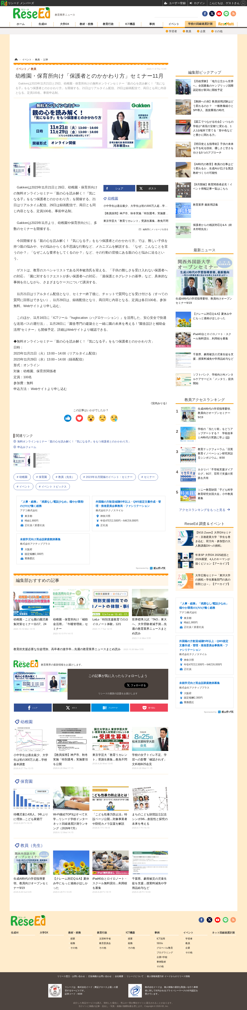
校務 (72, 943)
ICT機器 (130, 23)
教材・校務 (86, 23)
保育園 (43, 476)
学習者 (173, 31)
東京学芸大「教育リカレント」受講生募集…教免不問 (135, 220)
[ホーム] (16, 59)
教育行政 (108, 23)
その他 (218, 31)
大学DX (64, 23)
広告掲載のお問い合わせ (100, 976)
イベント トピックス (54, 486)
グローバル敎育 (165, 948)
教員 (188, 31)
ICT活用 (161, 938)
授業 (72, 938)
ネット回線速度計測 (223, 932)
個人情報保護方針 (155, 976)
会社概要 (119, 976)
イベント (173, 23)
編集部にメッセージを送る (155, 229)
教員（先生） (66, 476)
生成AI (43, 23)
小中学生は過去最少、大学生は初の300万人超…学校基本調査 (140, 205)
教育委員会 (105, 943)
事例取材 (161, 961)
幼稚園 (113, 198)
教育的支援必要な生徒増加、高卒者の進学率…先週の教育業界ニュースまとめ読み (79, 649)
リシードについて (135, 976)
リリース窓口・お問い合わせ (71, 976)
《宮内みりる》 (158, 403)
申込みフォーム (26, 447)
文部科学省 (105, 938)
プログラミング (165, 952)
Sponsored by (142, 568)
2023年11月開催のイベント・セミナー (109, 476)
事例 (152, 23)
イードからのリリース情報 (177, 976)
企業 (203, 31)
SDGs (160, 943)
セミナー (149, 476)
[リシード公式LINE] (225, 919)
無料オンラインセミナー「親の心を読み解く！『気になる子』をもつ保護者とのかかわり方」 (74, 441)
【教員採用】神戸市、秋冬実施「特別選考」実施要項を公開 (139, 213)
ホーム (21, 23)
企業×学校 (162, 957)
